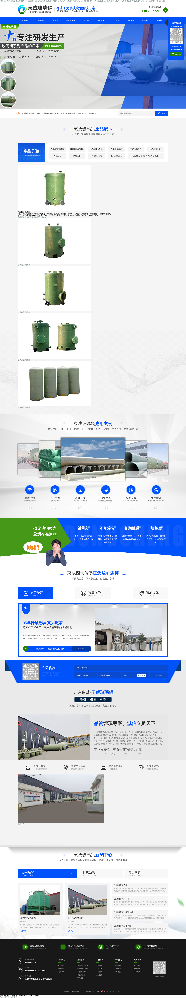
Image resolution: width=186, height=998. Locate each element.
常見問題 (118, 972)
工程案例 (99, 960)
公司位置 (137, 965)
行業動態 (118, 968)
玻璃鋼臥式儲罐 (47, 113)
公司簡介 (61, 960)
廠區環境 (61, 968)
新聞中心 (118, 960)
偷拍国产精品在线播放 (8, 997)
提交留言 (159, 675)
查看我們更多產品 (24, 217)
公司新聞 (118, 965)
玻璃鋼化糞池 (59, 113)
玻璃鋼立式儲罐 (34, 113)
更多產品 (80, 978)
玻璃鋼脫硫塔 (70, 113)
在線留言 (137, 972)
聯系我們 (137, 968)
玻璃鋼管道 (92, 113)
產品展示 (80, 960)
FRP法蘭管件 (82, 113)
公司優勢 (61, 972)
